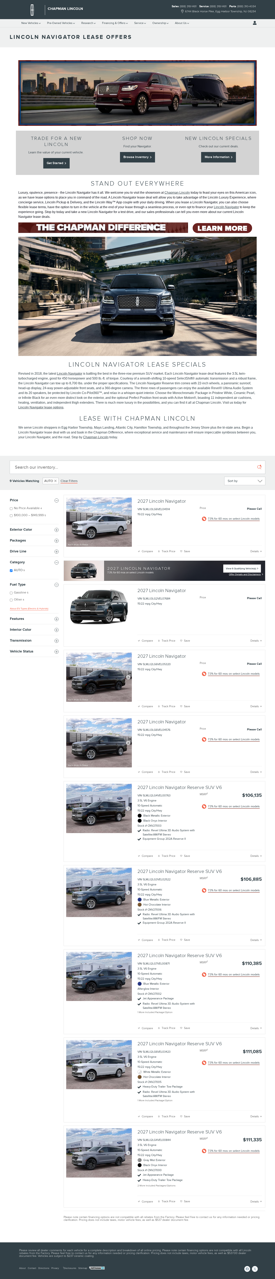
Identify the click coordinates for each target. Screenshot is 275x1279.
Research (87, 23)
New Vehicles (29, 23)
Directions (43, 1268)
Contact (32, 1268)
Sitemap (82, 1268)
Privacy (55, 1268)
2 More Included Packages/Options (157, 1185)
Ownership (159, 23)
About (22, 1268)
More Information (217, 157)
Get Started (55, 163)
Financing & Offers (113, 23)
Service (139, 23)
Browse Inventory (136, 157)
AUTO (48, 481)
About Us (181, 23)
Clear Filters (69, 481)
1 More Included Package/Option (155, 1012)
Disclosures (69, 1268)
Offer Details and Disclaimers (245, 575)
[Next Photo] (128, 522)
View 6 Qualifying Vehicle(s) (241, 570)
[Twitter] (255, 1269)
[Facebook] (247, 1269)
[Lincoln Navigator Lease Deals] (137, 93)
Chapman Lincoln (177, 192)
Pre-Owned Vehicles (59, 23)
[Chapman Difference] (137, 228)
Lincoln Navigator (226, 207)
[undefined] (137, 228)
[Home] (32, 10)
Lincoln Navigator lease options (40, 407)
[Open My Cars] (253, 23)
